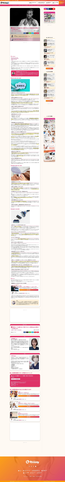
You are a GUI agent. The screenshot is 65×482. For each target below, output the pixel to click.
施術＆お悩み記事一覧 (14, 5)
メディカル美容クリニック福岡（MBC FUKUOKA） (19, 339)
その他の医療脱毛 (26, 5)
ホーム (10, 5)
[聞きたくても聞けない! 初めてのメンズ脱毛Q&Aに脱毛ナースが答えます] (32, 33)
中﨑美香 (26, 36)
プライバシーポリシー (26, 476)
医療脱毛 (19, 5)
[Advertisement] (25, 48)
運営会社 (34, 476)
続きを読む (29, 289)
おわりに (12, 60)
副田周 (23, 293)
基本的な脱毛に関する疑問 (14, 57)
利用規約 (30, 476)
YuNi (17, 39)
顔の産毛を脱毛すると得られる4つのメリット (34, 0)
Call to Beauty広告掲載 (39, 476)
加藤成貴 (20, 399)
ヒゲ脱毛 (23, 5)
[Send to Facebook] (24, 33)
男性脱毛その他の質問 (14, 59)
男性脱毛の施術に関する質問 (14, 58)
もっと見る (49, 68)
